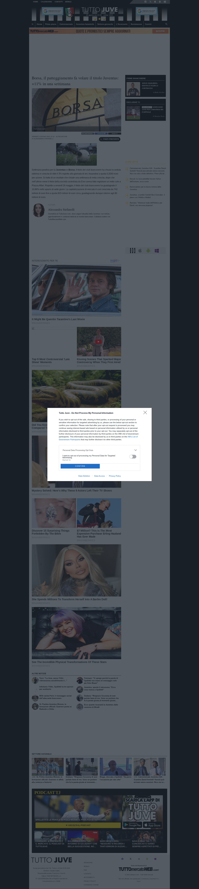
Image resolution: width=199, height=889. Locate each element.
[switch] (132, 456)
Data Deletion (84, 476)
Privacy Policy (115, 476)
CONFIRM (80, 466)
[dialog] (99, 444)
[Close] (146, 413)
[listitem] (99, 450)
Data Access (99, 476)
